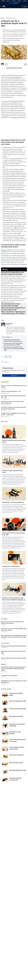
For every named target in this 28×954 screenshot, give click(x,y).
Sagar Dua (6, 63)
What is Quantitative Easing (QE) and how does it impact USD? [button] (13, 309)
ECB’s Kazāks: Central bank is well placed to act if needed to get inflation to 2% (14, 348)
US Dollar (5, 115)
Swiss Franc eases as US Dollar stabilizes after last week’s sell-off (14, 629)
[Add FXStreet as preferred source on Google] (14, 68)
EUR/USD (19, 0)
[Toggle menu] (1, 6)
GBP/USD (25, 0)
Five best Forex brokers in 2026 (17, 708)
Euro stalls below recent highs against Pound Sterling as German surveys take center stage (13, 636)
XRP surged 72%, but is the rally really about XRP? (13, 652)
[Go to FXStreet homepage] (4, 6)
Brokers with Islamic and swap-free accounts (17, 740)
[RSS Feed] (10, 356)
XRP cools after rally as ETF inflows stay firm (13, 658)
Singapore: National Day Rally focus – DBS (11, 391)
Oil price (8, 0)
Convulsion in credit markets (11, 566)
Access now (14, 375)
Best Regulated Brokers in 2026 (17, 770)
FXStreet (6, 64)
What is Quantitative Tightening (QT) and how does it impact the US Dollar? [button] (13, 313)
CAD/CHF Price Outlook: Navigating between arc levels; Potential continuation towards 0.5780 (13, 668)
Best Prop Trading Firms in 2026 (17, 701)
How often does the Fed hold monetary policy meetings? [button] (10, 305)
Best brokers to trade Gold (16, 755)
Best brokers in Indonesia (16, 716)
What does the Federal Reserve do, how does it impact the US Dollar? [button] (12, 273)
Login (25, 6)
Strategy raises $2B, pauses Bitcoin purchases (13, 646)
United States (15, 77)
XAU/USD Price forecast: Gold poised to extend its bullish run (14, 681)
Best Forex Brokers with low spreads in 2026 (16, 748)
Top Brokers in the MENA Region (16, 694)
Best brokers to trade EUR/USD (15, 732)
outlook (15, 117)
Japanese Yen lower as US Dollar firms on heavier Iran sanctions (12, 622)
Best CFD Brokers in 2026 (16, 762)
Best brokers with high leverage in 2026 (15, 779)
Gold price (3, 249)
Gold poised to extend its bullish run (13, 502)
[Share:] (25, 64)
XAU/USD (13, 0)
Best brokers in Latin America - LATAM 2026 (17, 725)
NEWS (2, 18)
